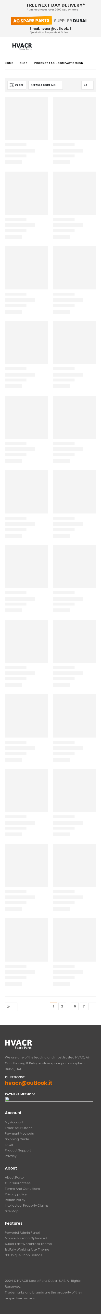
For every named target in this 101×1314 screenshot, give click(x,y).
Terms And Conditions (22, 1188)
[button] (8, 47)
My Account (14, 1122)
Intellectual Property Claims (27, 1205)
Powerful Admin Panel (22, 1232)
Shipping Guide (17, 1139)
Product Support (18, 1150)
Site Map (12, 1211)
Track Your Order (18, 1128)
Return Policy (15, 1200)
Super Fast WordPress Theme (28, 1244)
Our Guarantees (18, 1183)
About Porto (14, 1177)
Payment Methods (19, 1133)
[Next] (92, 1006)
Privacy (10, 1156)
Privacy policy (16, 1194)
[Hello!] (92, 47)
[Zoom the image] (18, 1042)
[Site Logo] (22, 47)
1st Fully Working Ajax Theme (27, 1249)
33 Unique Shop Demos (23, 1255)
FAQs (9, 1144)
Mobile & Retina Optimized (26, 1238)
